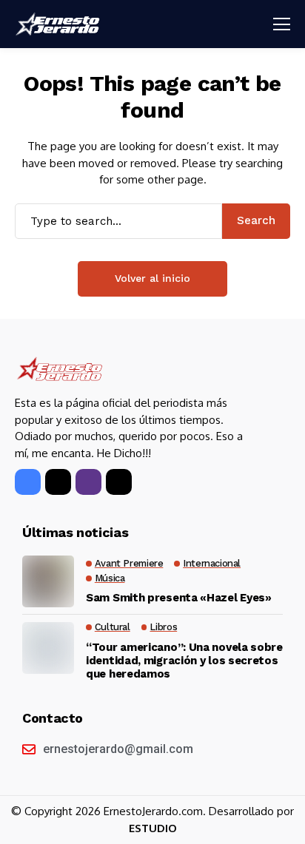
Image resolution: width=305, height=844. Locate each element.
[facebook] (28, 482)
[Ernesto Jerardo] (59, 24)
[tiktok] (119, 482)
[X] (58, 482)
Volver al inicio (152, 278)
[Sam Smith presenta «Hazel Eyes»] (48, 581)
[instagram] (88, 482)
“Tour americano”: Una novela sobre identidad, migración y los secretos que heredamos (184, 661)
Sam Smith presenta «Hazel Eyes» (179, 597)
